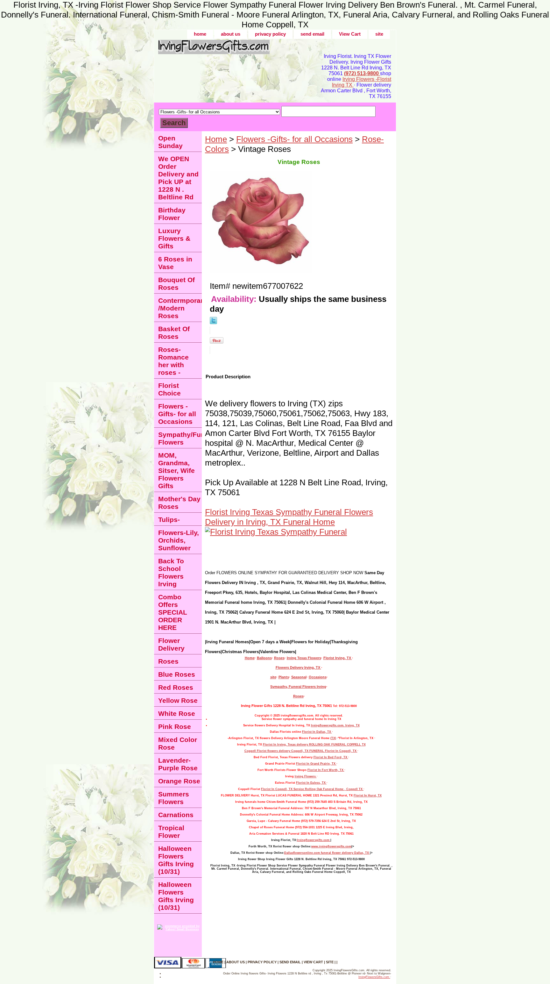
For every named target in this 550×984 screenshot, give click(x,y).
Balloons (264, 658)
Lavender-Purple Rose (178, 764)
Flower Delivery (171, 644)
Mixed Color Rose (177, 743)
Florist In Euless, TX (311, 782)
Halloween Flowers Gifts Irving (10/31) (176, 860)
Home (216, 139)
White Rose (176, 713)
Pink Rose (174, 726)
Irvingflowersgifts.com (313, 840)
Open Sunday (170, 141)
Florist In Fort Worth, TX (325, 770)
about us (230, 34)
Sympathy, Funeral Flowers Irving (298, 686)
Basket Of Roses (174, 332)
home (200, 34)
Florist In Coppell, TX (341, 750)
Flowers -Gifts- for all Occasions (294, 139)
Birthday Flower (172, 213)
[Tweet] (213, 321)
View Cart (350, 34)
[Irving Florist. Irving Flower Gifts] (233, 49)
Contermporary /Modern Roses (180, 308)
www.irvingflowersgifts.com (331, 846)
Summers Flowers (173, 797)
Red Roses (175, 687)
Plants (284, 677)
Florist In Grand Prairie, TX (316, 763)
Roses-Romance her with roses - (173, 361)
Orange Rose (179, 781)
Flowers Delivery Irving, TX (298, 667)
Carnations (176, 814)
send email (312, 34)
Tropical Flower (171, 831)
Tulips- (169, 519)
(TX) (333, 738)
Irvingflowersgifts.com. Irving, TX (335, 725)
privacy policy (270, 34)
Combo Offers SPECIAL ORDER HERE (172, 612)
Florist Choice (169, 389)
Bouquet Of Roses (176, 283)
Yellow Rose (178, 700)
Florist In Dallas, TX (317, 731)
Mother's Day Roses (179, 502)
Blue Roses (176, 674)
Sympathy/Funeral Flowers (180, 438)
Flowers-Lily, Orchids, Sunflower (178, 540)
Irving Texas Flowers (304, 658)
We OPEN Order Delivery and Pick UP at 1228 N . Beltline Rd (178, 178)
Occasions (318, 677)
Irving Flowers (306, 776)
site (379, 34)
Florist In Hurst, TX (368, 795)
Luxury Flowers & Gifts (174, 238)
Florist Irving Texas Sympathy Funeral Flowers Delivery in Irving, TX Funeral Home (289, 517)
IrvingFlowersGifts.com (374, 977)
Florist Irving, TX (337, 658)
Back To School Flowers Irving (171, 572)
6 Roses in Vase (175, 262)
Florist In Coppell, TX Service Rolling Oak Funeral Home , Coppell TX (312, 789)
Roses (279, 658)
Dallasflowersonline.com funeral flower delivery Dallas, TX (327, 852)
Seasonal (299, 677)
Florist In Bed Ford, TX (331, 757)
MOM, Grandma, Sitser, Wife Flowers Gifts (176, 470)
